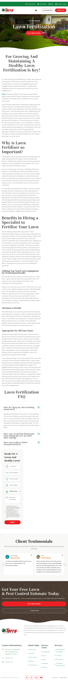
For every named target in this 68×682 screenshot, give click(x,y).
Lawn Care (59, 655)
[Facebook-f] (31, 677)
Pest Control (59, 659)
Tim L (42, 555)
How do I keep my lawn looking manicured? (19, 408)
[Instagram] (27, 677)
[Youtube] (41, 677)
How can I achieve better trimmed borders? (16, 443)
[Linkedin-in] (36, 677)
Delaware (45, 663)
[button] (36, 10)
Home (29, 20)
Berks (44, 659)
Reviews (32, 661)
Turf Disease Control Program (60, 664)
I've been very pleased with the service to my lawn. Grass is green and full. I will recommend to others (18, 563)
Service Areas (33, 657)
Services (32, 653)
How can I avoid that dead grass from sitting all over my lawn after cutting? (19, 435)
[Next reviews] (64, 564)
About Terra (33, 649)
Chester (45, 667)
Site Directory (33, 665)
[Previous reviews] (3, 564)
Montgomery (46, 651)
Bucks (44, 655)
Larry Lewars (14, 555)
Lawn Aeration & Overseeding (60, 650)
